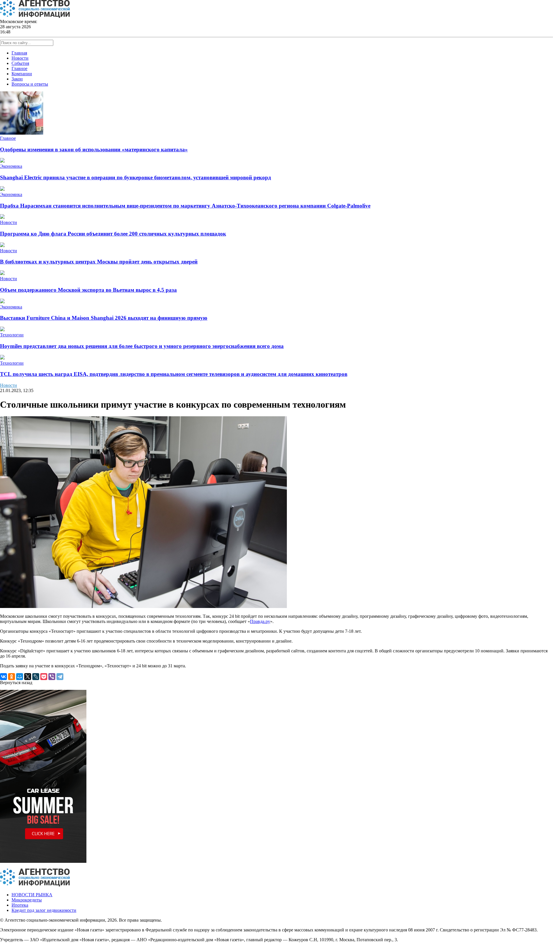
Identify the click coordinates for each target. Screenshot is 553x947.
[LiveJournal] (35, 676)
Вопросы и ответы (30, 84)
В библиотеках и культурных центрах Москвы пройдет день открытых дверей (99, 262)
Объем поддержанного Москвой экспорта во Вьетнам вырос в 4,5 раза (88, 290)
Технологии (12, 334)
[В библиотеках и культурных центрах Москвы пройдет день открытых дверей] (2, 245)
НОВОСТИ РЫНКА (32, 894)
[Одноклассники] (11, 676)
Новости (20, 58)
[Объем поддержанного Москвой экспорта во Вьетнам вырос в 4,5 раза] (2, 273)
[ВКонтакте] (3, 676)
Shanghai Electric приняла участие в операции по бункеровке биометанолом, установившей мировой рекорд (135, 177)
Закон (17, 78)
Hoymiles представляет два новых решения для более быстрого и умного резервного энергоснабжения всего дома (142, 346)
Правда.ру (260, 621)
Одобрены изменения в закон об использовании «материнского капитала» (94, 149)
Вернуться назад (16, 682)
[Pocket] (43, 676)
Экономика (11, 166)
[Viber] (51, 676)
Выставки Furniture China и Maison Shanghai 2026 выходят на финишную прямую (103, 318)
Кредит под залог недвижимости (44, 910)
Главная (19, 52)
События (20, 63)
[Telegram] (59, 676)
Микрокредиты (27, 899)
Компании (22, 73)
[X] (27, 676)
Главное (19, 68)
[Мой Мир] (19, 676)
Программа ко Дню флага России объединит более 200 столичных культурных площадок (113, 234)
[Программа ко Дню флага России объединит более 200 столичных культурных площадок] (2, 217)
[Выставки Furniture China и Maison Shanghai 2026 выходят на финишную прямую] (2, 301)
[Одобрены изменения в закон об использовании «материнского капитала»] (21, 133)
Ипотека (20, 905)
